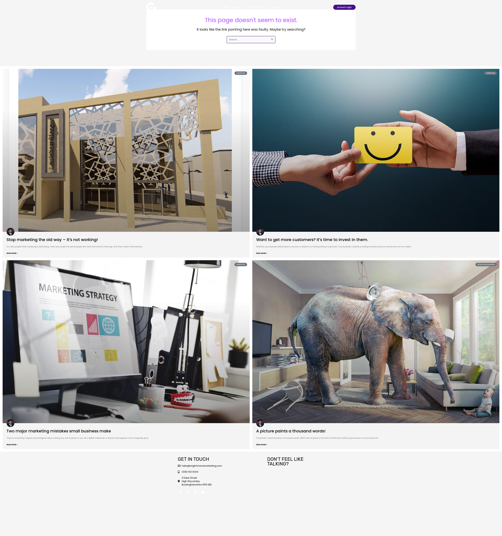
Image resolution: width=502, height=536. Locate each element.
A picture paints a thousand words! (291, 431)
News (262, 7)
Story (251, 7)
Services (238, 7)
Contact (274, 7)
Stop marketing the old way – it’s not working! (52, 239)
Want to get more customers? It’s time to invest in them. (312, 239)
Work (226, 7)
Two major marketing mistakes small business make (59, 431)
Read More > (12, 253)
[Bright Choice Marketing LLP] (151, 7)
